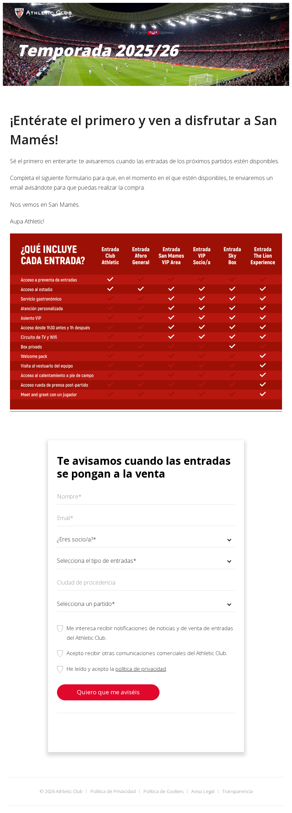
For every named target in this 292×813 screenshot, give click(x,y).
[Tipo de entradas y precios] (146, 407)
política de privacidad (140, 668)
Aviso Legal (202, 791)
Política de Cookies (163, 791)
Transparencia (237, 791)
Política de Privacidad (113, 791)
